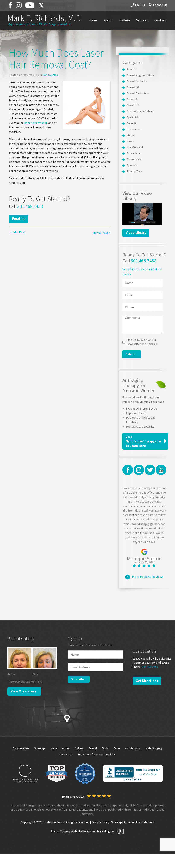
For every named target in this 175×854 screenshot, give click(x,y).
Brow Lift (132, 99)
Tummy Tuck (134, 171)
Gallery (124, 20)
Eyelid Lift (133, 117)
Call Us (140, 5)
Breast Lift (133, 87)
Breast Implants (137, 81)
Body (105, 748)
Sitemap (39, 748)
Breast (93, 748)
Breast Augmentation (140, 75)
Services (142, 20)
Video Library (136, 232)
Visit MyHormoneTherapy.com (143, 441)
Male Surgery (154, 748)
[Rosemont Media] (119, 831)
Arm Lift (131, 69)
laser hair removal (35, 123)
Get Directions (147, 680)
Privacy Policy (100, 822)
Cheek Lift (133, 105)
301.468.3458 (30, 206)
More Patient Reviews (147, 576)
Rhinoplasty (134, 159)
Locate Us (160, 5)
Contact (160, 20)
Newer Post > (101, 233)
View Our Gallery (23, 691)
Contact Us (66, 754)
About (108, 20)
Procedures (134, 153)
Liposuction (134, 129)
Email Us (18, 218)
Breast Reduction (138, 93)
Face (117, 748)
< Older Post (17, 232)
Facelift (131, 123)
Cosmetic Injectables (140, 111)
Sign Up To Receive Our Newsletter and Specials (142, 342)
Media (130, 135)
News (130, 141)
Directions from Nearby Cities (97, 754)
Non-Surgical (50, 75)
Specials (132, 165)
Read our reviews (73, 797)
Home (93, 20)
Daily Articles (21, 748)
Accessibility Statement (139, 822)
